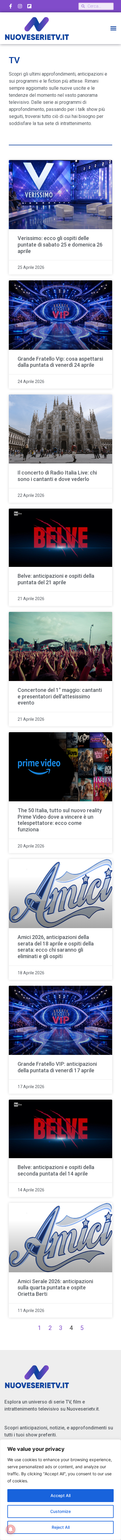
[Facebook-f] (10, 6)
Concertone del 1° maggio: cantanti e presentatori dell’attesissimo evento (60, 696)
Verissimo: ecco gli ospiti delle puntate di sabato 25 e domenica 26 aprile (60, 244)
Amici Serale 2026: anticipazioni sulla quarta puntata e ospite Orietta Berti (55, 1287)
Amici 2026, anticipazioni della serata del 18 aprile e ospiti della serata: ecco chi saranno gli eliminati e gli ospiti (56, 946)
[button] (113, 28)
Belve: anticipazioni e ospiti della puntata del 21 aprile (56, 579)
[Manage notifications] (10, 1529)
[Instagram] (20, 6)
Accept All (60, 1495)
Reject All (61, 1527)
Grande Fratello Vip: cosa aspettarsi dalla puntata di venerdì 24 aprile (60, 362)
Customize (60, 1511)
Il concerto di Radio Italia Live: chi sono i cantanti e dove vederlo (57, 476)
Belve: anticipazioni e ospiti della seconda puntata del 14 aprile (56, 1170)
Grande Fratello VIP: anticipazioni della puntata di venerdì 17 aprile (57, 1067)
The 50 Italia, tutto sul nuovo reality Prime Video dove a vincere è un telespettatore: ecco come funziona (60, 820)
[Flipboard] (29, 6)
